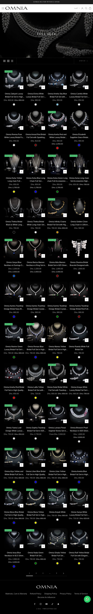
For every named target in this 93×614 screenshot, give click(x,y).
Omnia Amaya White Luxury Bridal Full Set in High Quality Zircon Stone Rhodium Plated (79, 389)
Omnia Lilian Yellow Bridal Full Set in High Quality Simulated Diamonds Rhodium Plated (57, 473)
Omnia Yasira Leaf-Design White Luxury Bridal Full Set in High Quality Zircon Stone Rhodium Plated (14, 429)
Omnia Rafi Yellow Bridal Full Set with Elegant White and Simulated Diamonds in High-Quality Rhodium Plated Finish (79, 554)
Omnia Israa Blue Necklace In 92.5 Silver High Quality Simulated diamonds (14, 554)
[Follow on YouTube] (46, 604)
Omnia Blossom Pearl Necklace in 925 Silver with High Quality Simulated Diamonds (79, 429)
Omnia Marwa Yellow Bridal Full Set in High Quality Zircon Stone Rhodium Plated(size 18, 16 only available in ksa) (57, 348)
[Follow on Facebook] (35, 604)
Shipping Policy (50, 594)
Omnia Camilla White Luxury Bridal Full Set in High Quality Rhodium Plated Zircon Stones (79, 95)
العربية (76, 8)
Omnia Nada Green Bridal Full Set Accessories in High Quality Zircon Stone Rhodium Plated (35, 554)
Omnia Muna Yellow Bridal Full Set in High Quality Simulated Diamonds (35, 514)
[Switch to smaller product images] (8, 61)
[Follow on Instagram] (40, 604)
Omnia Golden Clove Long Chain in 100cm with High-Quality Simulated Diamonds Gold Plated (79, 223)
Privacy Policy (65, 594)
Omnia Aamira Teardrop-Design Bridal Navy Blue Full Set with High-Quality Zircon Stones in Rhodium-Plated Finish (14, 307)
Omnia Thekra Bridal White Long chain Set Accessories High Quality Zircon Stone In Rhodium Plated (36, 223)
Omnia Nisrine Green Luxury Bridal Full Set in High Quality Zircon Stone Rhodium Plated (14, 348)
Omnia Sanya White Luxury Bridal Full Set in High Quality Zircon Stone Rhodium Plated (79, 514)
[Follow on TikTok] (52, 604)
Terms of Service (81, 594)
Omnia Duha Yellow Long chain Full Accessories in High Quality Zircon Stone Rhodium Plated (14, 180)
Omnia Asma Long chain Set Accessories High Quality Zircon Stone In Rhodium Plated (79, 180)
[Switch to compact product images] (12, 61)
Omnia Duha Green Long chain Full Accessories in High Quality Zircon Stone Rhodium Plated (57, 180)
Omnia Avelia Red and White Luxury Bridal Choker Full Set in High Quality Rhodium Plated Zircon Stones (57, 136)
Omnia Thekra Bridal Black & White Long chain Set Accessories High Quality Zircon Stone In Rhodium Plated (14, 223)
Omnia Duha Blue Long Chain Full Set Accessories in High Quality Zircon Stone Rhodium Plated (35, 180)
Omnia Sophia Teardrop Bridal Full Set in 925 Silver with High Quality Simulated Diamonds (35, 429)
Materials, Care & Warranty (16, 594)
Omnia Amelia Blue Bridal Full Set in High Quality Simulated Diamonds (79, 473)
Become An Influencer (46, 597)
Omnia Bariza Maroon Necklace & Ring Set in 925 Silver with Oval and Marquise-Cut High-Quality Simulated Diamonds (35, 264)
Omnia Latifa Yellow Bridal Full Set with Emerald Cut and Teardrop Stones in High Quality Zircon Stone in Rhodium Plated (35, 389)
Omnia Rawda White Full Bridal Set (79, 348)
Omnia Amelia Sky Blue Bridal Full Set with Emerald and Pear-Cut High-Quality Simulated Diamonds (57, 95)
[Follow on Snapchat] (58, 604)
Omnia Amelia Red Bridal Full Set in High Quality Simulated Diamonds (14, 389)
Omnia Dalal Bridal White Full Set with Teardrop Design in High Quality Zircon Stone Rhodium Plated (57, 389)
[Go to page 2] (63, 573)
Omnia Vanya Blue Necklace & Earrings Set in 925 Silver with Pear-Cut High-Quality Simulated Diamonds (14, 264)
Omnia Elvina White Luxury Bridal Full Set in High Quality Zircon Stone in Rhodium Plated (36, 95)
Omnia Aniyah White (57, 512)
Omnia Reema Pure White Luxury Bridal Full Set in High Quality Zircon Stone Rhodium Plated (14, 136)
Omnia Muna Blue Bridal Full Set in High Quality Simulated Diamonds (14, 514)
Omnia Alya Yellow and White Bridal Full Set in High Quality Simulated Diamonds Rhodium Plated (14, 473)
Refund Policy (35, 594)
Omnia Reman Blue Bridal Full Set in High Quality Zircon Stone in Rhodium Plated (35, 348)
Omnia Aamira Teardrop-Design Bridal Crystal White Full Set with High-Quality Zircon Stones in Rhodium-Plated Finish (36, 307)
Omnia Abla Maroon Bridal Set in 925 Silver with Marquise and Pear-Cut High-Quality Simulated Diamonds (57, 264)
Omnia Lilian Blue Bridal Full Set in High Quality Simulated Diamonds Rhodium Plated (35, 473)
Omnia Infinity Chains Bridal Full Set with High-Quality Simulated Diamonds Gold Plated (57, 223)
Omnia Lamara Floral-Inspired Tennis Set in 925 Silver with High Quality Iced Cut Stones (57, 429)
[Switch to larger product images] (4, 61)
